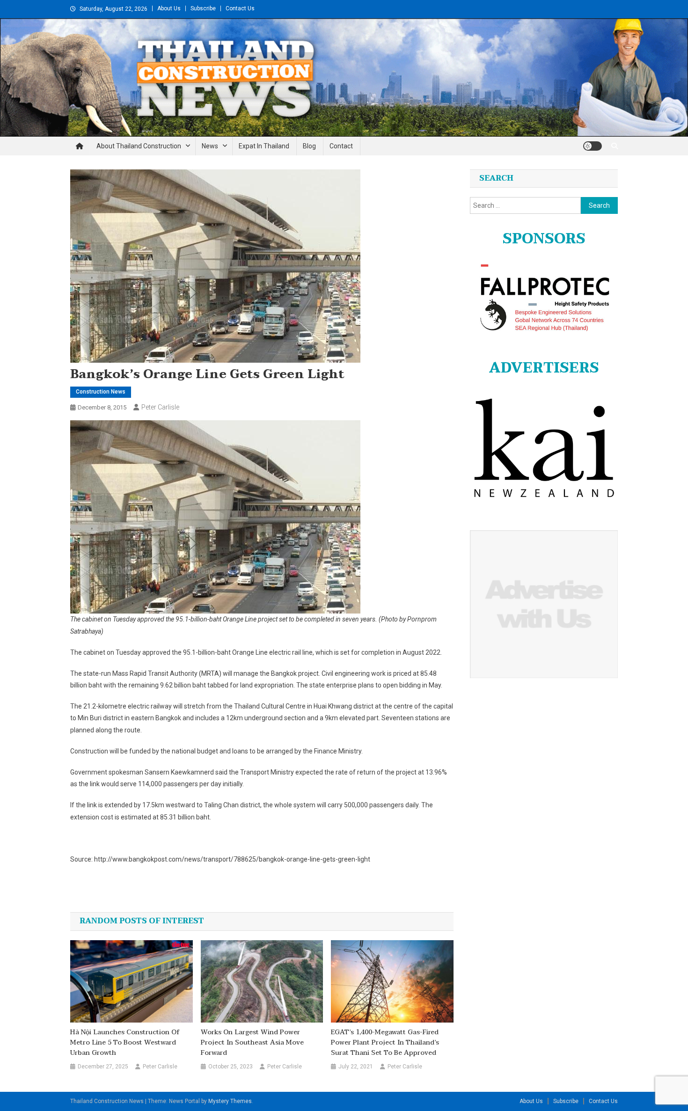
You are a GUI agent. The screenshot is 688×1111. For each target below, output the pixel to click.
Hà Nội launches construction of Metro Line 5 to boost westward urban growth (124, 1042)
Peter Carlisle (160, 407)
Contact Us (240, 8)
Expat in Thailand (264, 146)
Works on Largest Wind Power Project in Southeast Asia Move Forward (252, 1042)
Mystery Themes (230, 1101)
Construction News (100, 391)
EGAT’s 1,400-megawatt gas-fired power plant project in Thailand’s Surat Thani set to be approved (385, 1042)
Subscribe (203, 8)
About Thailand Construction (138, 146)
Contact (341, 146)
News (210, 146)
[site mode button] (592, 146)
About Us (169, 8)
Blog (309, 146)
